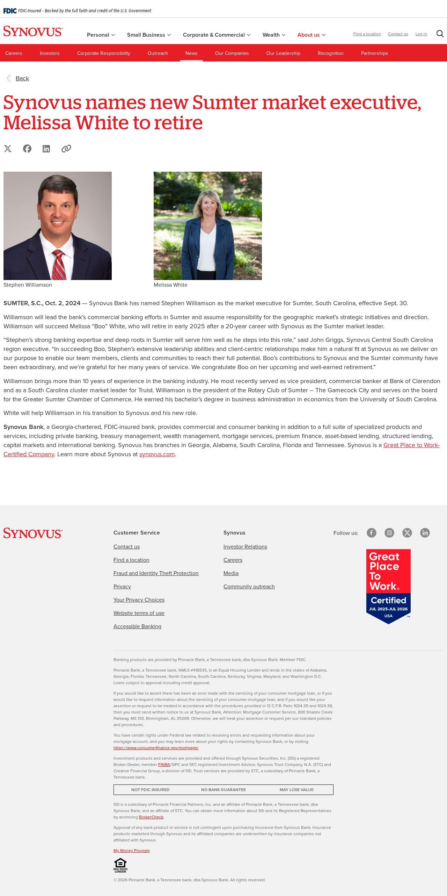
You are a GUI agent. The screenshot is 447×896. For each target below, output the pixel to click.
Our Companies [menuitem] (232, 53)
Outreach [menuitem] (158, 53)
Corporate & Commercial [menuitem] (214, 35)
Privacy (122, 586)
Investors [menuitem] (50, 53)
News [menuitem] (191, 53)
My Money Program (131, 850)
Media (231, 573)
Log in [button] (421, 34)
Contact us (398, 34)
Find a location (367, 34)
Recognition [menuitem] (331, 53)
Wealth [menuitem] (272, 35)
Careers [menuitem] (13, 53)
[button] (439, 35)
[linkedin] (425, 533)
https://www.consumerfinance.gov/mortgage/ (156, 748)
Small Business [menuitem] (147, 35)
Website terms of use (138, 613)
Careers (233, 560)
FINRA (164, 764)
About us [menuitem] (309, 35)
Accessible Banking (137, 626)
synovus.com (157, 454)
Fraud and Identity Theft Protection (156, 573)
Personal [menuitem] (99, 35)
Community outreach (249, 586)
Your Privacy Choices (138, 599)
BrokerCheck (151, 817)
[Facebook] (371, 533)
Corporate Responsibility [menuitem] (103, 53)
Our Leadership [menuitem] (283, 53)
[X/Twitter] (407, 533)
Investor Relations (245, 546)
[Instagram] (389, 533)
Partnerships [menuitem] (374, 53)
